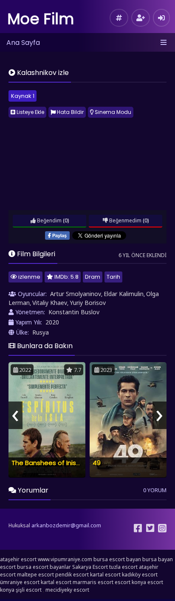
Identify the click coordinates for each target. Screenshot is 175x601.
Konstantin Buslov (73, 312)
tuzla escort (123, 567)
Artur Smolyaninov (75, 294)
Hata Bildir (70, 112)
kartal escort (105, 574)
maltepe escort (35, 574)
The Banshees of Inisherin (51, 462)
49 (97, 462)
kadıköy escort (140, 574)
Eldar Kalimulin (124, 294)
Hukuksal (19, 525)
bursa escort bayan (117, 559)
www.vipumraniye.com (65, 559)
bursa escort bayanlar (44, 567)
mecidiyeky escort (67, 589)
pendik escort (72, 574)
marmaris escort (93, 582)
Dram (92, 277)
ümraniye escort (20, 582)
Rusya (40, 332)
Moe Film (40, 18)
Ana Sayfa (23, 42)
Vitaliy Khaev (49, 303)
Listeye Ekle (29, 112)
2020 (52, 322)
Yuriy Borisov (88, 303)
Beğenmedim (124, 220)
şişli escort (29, 589)
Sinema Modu (112, 112)
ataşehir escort (18, 559)
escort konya (130, 582)
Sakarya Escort (90, 567)
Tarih (113, 277)
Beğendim (49, 220)
